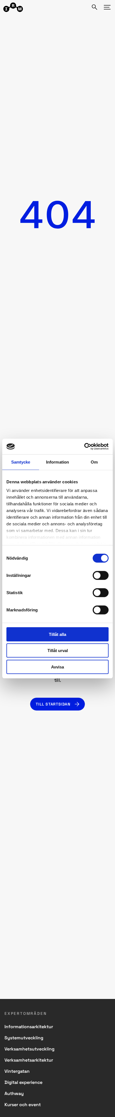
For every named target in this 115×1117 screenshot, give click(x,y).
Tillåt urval (57, 650)
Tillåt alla (57, 634)
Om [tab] (94, 461)
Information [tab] (57, 461)
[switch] (101, 575)
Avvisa (57, 666)
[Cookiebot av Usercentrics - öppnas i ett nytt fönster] (84, 446)
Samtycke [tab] (20, 461)
